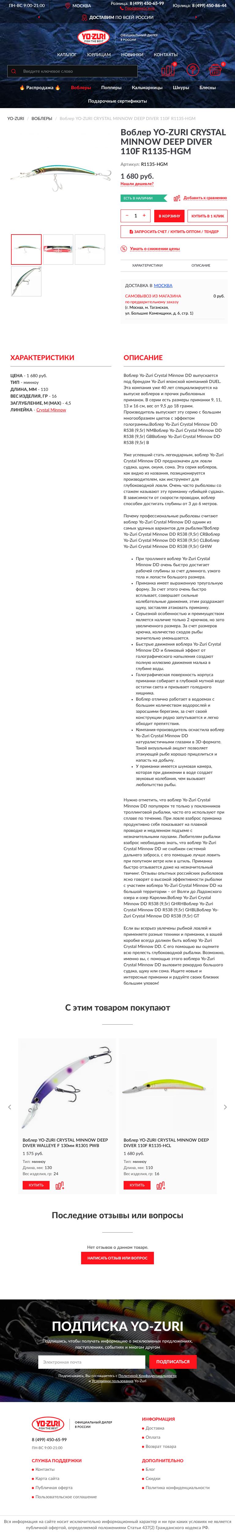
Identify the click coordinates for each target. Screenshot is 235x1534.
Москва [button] (163, 286)
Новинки (132, 55)
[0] (215, 70)
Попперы (111, 88)
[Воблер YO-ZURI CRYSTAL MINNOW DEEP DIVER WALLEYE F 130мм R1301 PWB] (67, 1087)
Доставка (155, 1428)
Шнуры (181, 88)
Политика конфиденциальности (178, 1488)
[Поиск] (13, 71)
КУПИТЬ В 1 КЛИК (208, 216)
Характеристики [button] (147, 265)
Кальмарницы (147, 88)
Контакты (166, 55)
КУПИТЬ (36, 1185)
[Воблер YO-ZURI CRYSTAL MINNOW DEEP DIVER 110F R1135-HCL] (168, 1087)
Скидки (153, 1479)
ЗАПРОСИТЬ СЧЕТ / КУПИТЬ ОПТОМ (176, 232)
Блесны (208, 88)
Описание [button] (201, 265)
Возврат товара (161, 1447)
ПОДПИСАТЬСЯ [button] (173, 1362)
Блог (150, 1469)
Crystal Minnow (51, 410)
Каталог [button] (67, 55)
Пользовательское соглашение (66, 1497)
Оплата (153, 1437)
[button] (137, 8)
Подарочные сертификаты (117, 101)
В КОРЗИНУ (169, 216)
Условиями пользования (112, 1381)
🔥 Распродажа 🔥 (40, 88)
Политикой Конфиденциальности (147, 1376)
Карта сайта (47, 1479)
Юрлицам (99, 55)
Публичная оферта (54, 1488)
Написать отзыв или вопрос (117, 1258)
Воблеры (81, 88)
